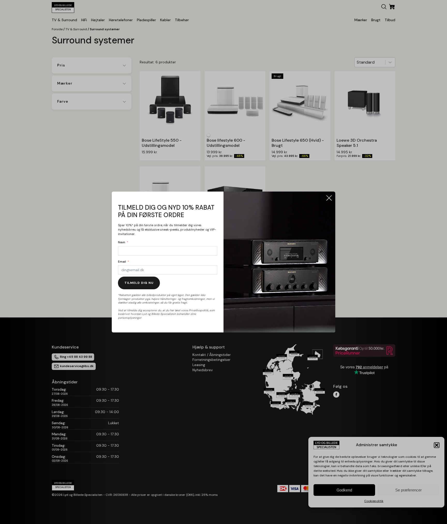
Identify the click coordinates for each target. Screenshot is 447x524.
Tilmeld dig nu (138, 283)
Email (122, 262)
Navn (121, 242)
